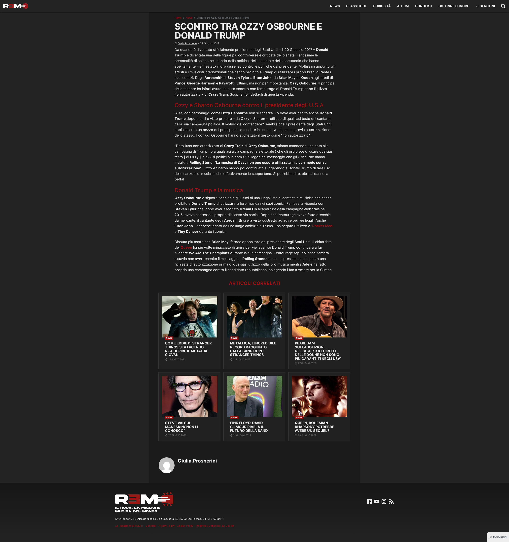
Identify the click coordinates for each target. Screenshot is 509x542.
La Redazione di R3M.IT (129, 525)
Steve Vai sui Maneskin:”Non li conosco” (181, 426)
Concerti (423, 6)
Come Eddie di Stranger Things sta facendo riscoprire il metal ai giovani (188, 349)
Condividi (500, 537)
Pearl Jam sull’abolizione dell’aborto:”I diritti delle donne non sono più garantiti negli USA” (318, 351)
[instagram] (384, 501)
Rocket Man (322, 226)
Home (178, 17)
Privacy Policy (166, 525)
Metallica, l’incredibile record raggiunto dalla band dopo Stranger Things (253, 349)
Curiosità (382, 6)
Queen (186, 247)
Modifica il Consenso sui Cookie (215, 525)
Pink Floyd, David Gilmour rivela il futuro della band (249, 426)
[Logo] (15, 6)
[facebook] (369, 501)
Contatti (150, 525)
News (335, 6)
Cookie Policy (185, 525)
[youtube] (376, 501)
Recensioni (485, 6)
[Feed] (391, 501)
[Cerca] (503, 6)
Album (403, 6)
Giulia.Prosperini (187, 43)
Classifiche (356, 6)
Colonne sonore (453, 6)
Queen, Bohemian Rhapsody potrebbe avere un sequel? (314, 426)
